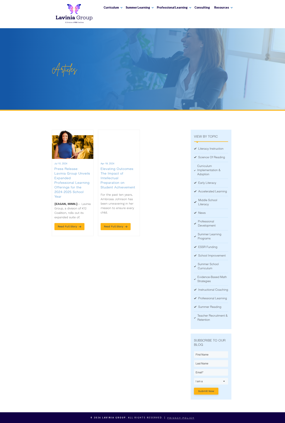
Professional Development (207, 223)
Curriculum (111, 7)
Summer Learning (138, 7)
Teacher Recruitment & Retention (212, 317)
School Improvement (212, 255)
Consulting (202, 7)
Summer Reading (209, 307)
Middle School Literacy (207, 202)
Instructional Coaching (213, 289)
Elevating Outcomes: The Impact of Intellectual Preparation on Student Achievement (118, 178)
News (202, 213)
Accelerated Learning (212, 191)
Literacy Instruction (210, 148)
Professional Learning (172, 7)
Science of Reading (211, 157)
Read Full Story (67, 226)
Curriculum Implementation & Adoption (209, 170)
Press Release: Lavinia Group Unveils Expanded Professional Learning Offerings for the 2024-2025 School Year (72, 182)
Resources (221, 7)
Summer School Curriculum (208, 266)
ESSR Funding (207, 247)
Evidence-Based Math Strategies (212, 279)
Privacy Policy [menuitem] (180, 418)
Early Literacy (207, 182)
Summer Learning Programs (209, 236)
